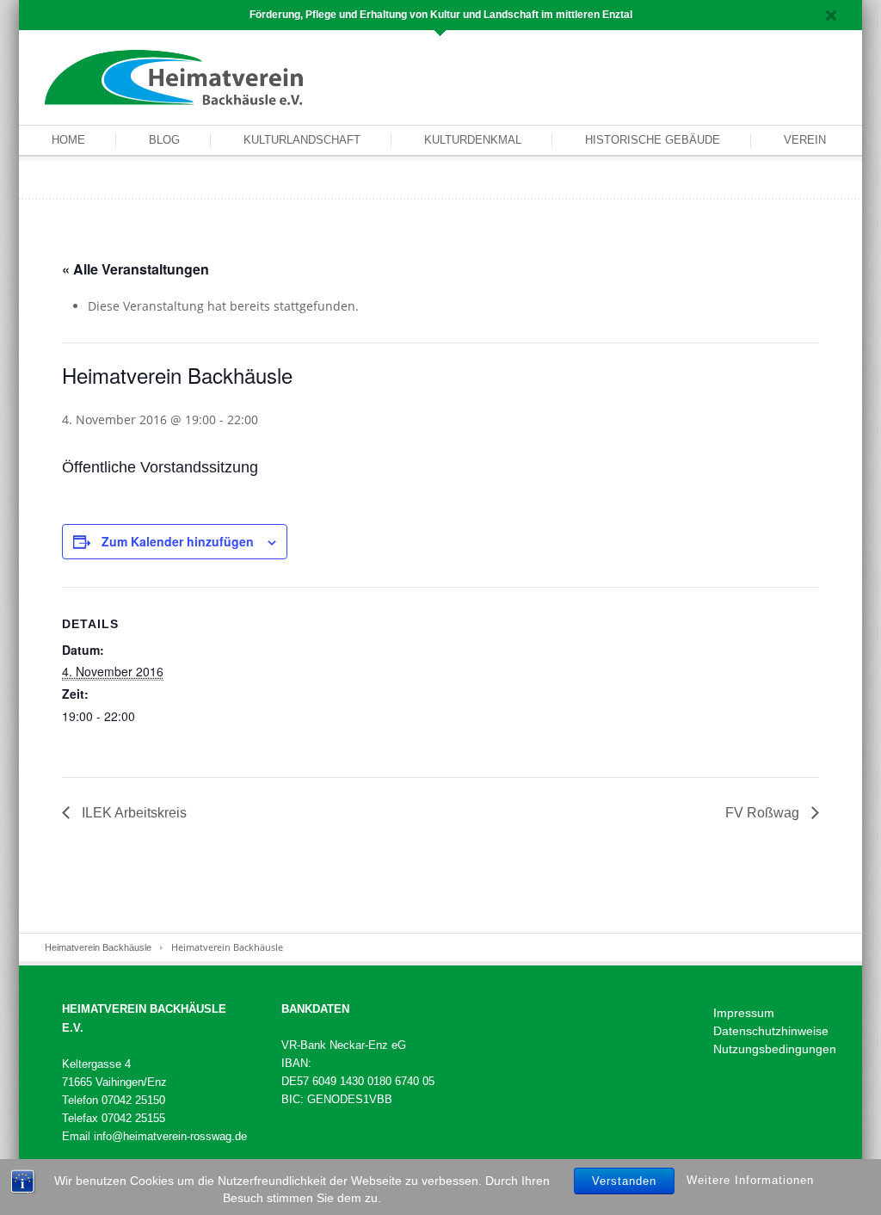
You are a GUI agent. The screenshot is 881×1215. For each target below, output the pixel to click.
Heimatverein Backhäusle (98, 947)
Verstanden (624, 1181)
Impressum (743, 1013)
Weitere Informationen (750, 1180)
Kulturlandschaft (301, 139)
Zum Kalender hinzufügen (178, 541)
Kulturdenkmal (472, 139)
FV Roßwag (764, 812)
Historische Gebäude (652, 139)
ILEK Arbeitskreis (132, 812)
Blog (164, 139)
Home (68, 139)
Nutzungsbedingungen (774, 1049)
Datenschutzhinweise (771, 1031)
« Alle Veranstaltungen (135, 269)
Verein (805, 139)
